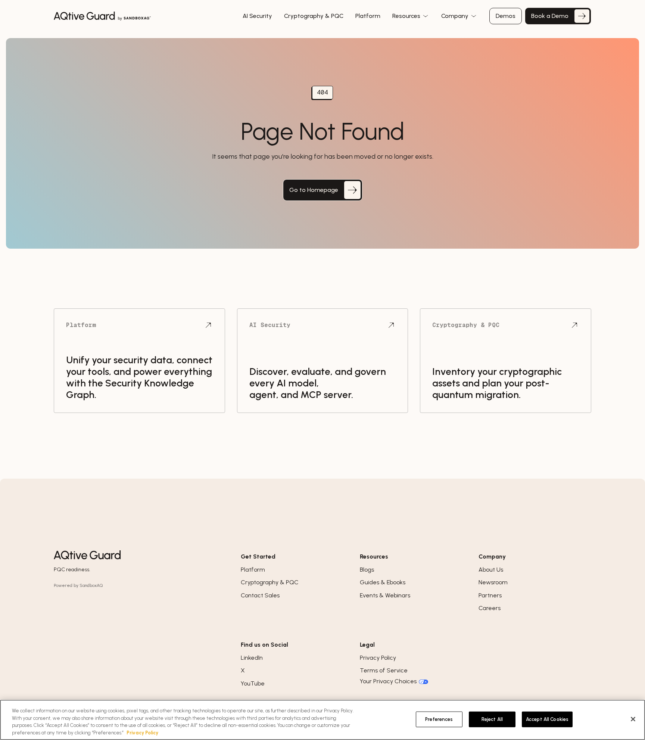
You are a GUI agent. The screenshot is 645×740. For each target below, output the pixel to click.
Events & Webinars (385, 595)
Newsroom (493, 582)
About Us (491, 569)
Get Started (258, 556)
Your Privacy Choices (388, 681)
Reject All (492, 719)
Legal (367, 644)
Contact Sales (260, 595)
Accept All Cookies (547, 719)
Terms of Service (384, 670)
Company (455, 15)
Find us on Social (264, 644)
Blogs (367, 569)
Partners (490, 595)
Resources (407, 15)
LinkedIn (252, 657)
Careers (490, 608)
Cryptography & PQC (270, 582)
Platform (253, 569)
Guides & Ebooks (382, 582)
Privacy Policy (378, 657)
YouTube (253, 683)
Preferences (439, 719)
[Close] (633, 719)
